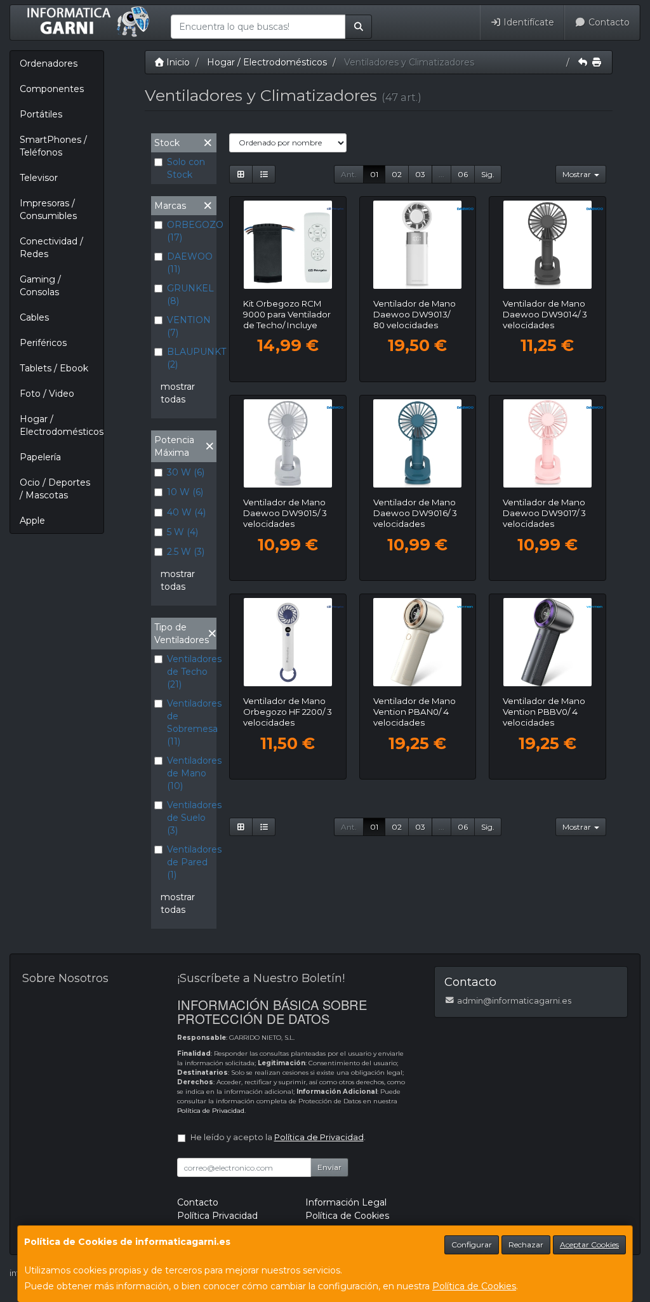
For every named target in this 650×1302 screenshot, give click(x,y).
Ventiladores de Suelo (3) (190, 817)
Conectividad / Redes (51, 248)
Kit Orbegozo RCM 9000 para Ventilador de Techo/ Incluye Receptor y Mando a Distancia (287, 325)
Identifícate (527, 22)
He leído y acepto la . (278, 1137)
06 (463, 174)
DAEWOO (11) (190, 263)
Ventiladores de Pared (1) (190, 862)
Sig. (487, 174)
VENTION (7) (189, 326)
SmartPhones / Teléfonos (53, 146)
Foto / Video (47, 393)
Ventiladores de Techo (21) (190, 671)
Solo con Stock (186, 168)
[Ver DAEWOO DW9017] (547, 443)
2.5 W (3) (185, 551)
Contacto (608, 22)
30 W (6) (185, 472)
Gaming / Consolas (40, 286)
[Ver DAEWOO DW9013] (417, 245)
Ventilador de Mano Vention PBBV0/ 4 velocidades (544, 712)
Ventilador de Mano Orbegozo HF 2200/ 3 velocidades (287, 712)
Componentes (52, 89)
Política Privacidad (217, 1215)
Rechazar (525, 1244)
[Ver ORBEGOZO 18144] (287, 245)
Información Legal (346, 1202)
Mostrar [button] (577, 174)
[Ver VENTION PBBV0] (547, 642)
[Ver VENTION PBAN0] (417, 642)
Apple (32, 520)
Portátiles (41, 114)
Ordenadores (48, 63)
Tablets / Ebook (54, 368)
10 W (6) (185, 492)
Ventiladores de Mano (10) (190, 773)
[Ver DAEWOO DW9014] (547, 245)
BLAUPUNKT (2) (190, 358)
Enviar (329, 1167)
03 (420, 174)
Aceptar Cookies (589, 1244)
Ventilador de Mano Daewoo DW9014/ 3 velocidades (545, 314)
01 (374, 174)
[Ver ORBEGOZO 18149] (287, 642)
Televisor (39, 177)
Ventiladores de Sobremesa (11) (190, 722)
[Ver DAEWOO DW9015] (287, 443)
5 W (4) (182, 532)
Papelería (40, 457)
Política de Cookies (474, 1286)
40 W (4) (186, 512)
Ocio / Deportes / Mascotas (55, 489)
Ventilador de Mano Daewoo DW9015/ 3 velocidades (285, 513)
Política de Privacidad (210, 1110)
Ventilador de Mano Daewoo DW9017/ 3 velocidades (544, 513)
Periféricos (43, 343)
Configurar (471, 1244)
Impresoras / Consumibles (48, 209)
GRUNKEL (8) (190, 294)
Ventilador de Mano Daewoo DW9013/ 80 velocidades (414, 314)
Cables (34, 317)
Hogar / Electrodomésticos (61, 425)
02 (397, 174)
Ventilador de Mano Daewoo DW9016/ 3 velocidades (415, 513)
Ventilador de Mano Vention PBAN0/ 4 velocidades (414, 712)
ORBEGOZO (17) (190, 231)
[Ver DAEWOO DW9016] (417, 443)
